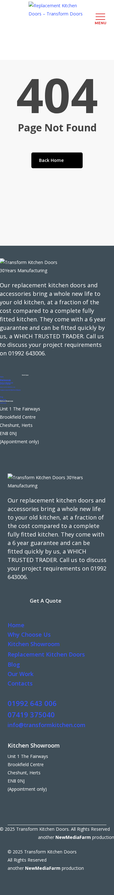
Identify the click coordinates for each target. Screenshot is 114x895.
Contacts (20, 683)
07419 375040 (31, 714)
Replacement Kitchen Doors (46, 654)
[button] (25, 375)
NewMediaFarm (73, 837)
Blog (14, 664)
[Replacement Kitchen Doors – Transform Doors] (57, 10)
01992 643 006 (32, 703)
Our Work (21, 674)
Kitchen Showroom (34, 644)
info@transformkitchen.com (47, 725)
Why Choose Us (29, 634)
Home (16, 625)
